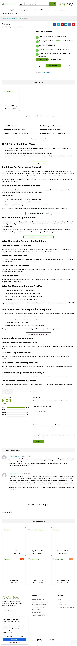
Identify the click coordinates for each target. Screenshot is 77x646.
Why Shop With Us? (38, 607)
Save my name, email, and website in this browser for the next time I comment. (54, 436)
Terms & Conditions (38, 615)
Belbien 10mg (14, 580)
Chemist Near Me (38, 599)
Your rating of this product (42, 406)
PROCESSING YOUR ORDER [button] (10, 13)
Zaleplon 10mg (38, 580)
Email (57, 425)
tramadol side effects (39, 604)
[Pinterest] (5, 611)
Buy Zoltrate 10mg (63, 580)
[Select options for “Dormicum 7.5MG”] (59, 548)
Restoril (14, 551)
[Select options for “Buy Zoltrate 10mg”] (59, 577)
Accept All (14, 639)
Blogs (59, 602)
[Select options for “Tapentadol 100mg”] (7, 103)
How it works (62, 10)
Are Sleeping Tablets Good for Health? (38, 213)
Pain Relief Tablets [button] (38, 10)
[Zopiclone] (54, 24)
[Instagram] (8, 611)
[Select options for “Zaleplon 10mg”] (35, 577)
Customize (8, 636)
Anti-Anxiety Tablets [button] (24, 10)
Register (72, 5)
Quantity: (38, 63)
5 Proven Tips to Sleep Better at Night (38, 334)
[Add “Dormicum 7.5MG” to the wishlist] (66, 548)
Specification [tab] (38, 116)
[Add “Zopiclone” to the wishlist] (65, 65)
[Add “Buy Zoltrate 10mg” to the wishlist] (66, 577)
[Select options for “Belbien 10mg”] (10, 577)
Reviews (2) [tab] (51, 116)
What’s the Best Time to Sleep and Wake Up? (38, 237)
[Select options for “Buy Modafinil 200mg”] (35, 548)
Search (52, 4)
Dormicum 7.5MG (62, 551)
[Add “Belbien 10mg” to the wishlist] (17, 577)
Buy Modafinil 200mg (38, 551)
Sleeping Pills (46, 72)
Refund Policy (62, 604)
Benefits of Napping (38, 140)
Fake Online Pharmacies (40, 602)
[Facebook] (3, 611)
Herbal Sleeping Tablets (38, 163)
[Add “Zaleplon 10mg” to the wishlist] (41, 577)
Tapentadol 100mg (11, 106)
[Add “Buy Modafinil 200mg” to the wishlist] (41, 548)
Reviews (6, 27)
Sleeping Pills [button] (11, 10)
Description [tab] (26, 116)
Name (35, 425)
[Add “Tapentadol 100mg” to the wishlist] (14, 103)
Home (3, 10)
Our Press (49, 10)
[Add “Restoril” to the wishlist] (17, 548)
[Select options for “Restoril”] (10, 548)
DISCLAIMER (36, 610)
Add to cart (53, 65)
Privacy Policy (36, 612)
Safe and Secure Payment (66, 607)
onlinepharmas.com (30, 640)
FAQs (55, 10)
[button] (42, 59)
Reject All (21, 636)
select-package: (41, 56)
